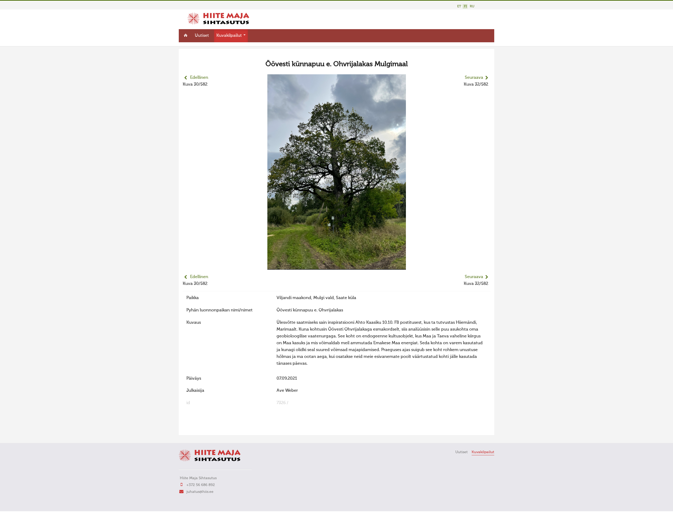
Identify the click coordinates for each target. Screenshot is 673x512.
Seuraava (474, 78)
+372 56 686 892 (200, 485)
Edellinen (199, 78)
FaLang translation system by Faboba (201, 428)
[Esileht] (218, 23)
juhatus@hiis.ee (199, 492)
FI (465, 6)
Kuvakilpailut (229, 36)
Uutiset (202, 36)
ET (459, 6)
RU (472, 6)
